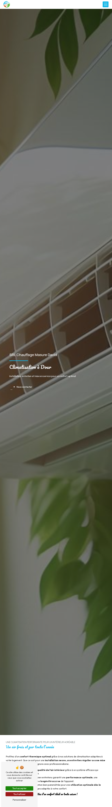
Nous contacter (24, 386)
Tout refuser (19, 794)
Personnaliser (19, 799)
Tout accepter (19, 788)
